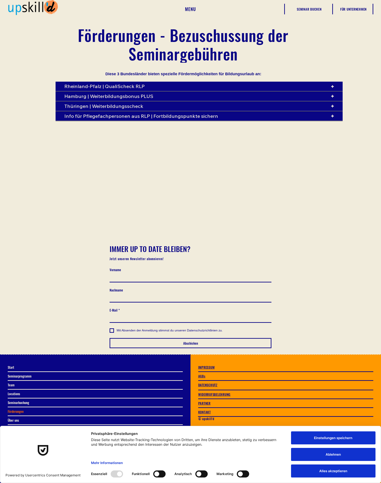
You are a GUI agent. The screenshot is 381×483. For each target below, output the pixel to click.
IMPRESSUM (206, 367)
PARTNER (204, 403)
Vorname (115, 269)
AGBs (201, 376)
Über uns (13, 420)
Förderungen (16, 411)
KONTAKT (204, 412)
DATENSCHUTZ (207, 384)
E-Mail (115, 310)
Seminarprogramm (20, 376)
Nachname (116, 290)
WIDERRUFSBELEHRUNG (214, 394)
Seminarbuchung (18, 402)
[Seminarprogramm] (177, 376)
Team (11, 384)
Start (11, 367)
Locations (14, 393)
